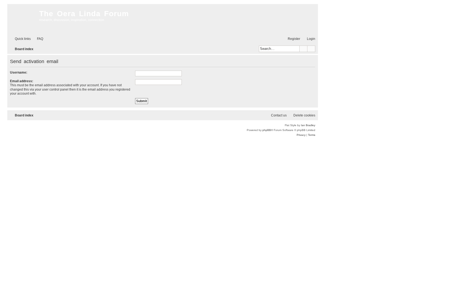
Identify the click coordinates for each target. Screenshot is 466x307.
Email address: (21, 81)
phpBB (266, 130)
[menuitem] (37, 39)
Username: (18, 72)
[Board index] (22, 18)
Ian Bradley (308, 125)
